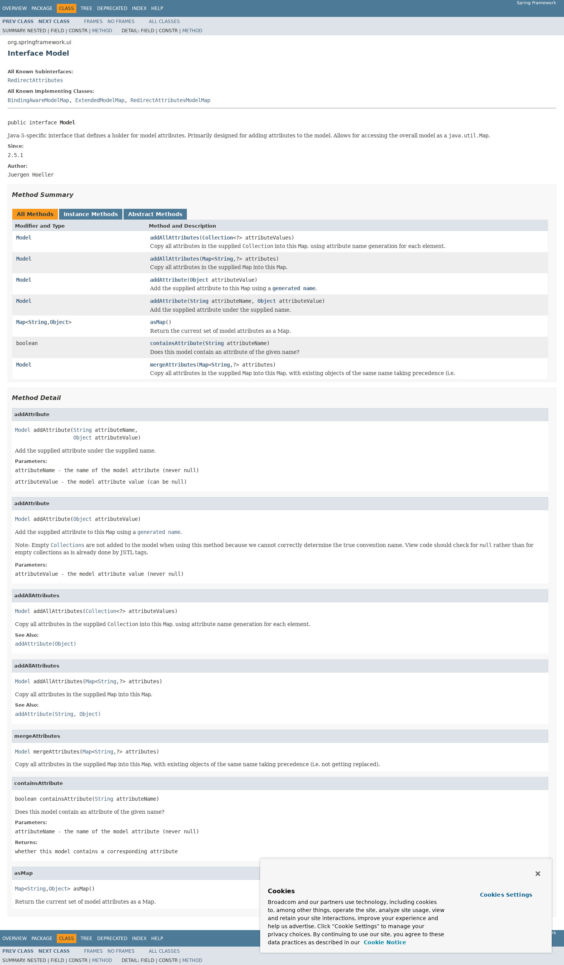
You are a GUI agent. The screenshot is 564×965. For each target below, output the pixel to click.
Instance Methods (91, 214)
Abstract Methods (155, 214)
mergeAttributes (173, 365)
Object (199, 280)
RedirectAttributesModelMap (170, 100)
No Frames (121, 21)
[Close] (537, 873)
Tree (86, 8)
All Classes (164, 21)
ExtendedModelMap (99, 100)
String (223, 259)
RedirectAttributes (35, 80)
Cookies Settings (506, 895)
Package (42, 8)
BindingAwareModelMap (38, 100)
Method (102, 30)
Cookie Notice (384, 942)
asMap (157, 322)
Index (139, 8)
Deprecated (112, 8)
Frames (93, 21)
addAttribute (168, 280)
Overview (14, 8)
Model (23, 238)
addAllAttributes (174, 238)
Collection (217, 238)
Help (157, 8)
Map (206, 259)
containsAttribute (176, 343)
